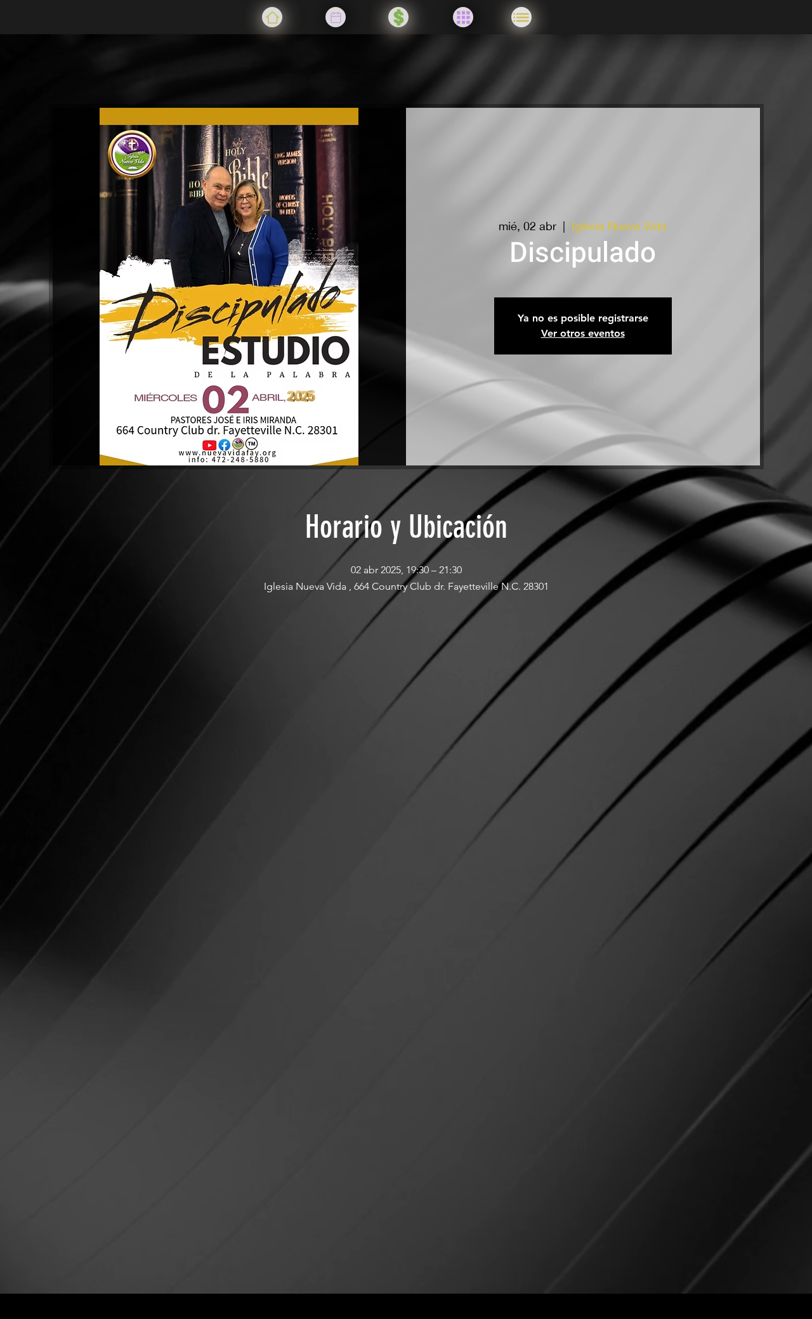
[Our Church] (463, 17)
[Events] (335, 17)
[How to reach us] (521, 17)
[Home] (272, 17)
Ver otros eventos (583, 333)
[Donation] (398, 17)
